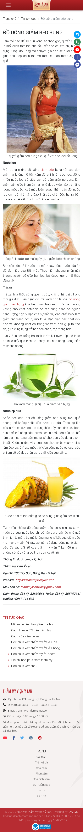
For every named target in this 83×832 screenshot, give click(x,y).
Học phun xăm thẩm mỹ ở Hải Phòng (35, 648)
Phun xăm (41, 773)
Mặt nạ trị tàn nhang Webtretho (32, 624)
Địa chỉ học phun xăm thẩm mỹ (32, 660)
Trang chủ (9, 19)
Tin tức (41, 790)
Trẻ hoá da (41, 762)
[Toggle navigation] (8, 5)
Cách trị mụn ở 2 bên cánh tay (31, 630)
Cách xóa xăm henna (25, 636)
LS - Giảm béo (41, 784)
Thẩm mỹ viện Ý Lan (39, 812)
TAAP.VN (73, 812)
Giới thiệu (41, 757)
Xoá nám (41, 768)
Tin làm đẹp (28, 19)
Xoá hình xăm (41, 779)
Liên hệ (41, 796)
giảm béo (47, 170)
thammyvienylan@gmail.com (40, 587)
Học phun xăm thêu (24, 666)
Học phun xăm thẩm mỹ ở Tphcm (33, 654)
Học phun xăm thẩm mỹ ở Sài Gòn (34, 642)
